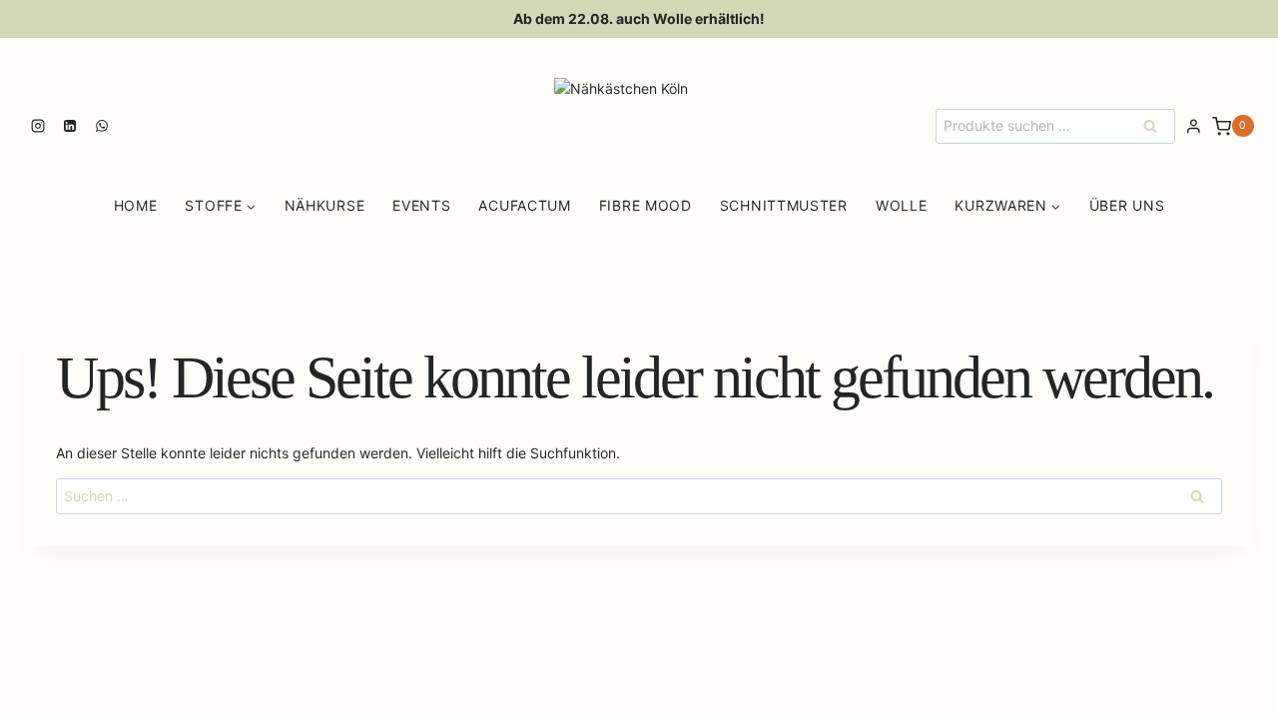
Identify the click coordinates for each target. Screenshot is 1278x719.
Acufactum (524, 205)
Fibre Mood (645, 205)
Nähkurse (325, 205)
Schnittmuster (784, 205)
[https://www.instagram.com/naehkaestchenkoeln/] (38, 126)
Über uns (1127, 205)
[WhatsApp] (102, 126)
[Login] (1193, 127)
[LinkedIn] (70, 126)
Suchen (1156, 125)
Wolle (902, 205)
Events (421, 205)
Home (136, 205)
